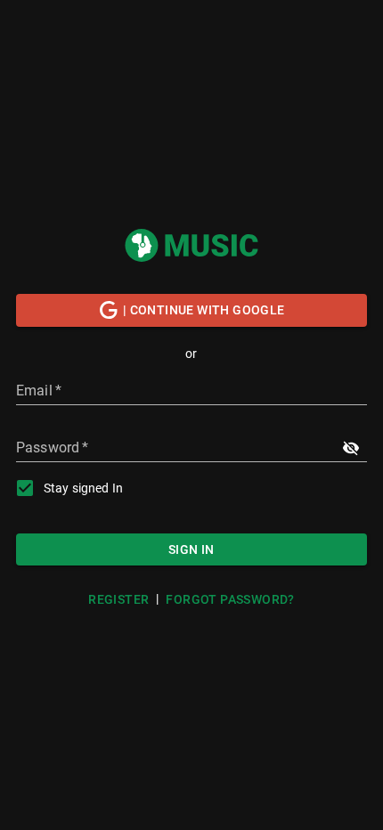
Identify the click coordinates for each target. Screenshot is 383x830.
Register (118, 599)
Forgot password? (230, 599)
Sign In (191, 549)
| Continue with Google (204, 310)
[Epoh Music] (191, 245)
